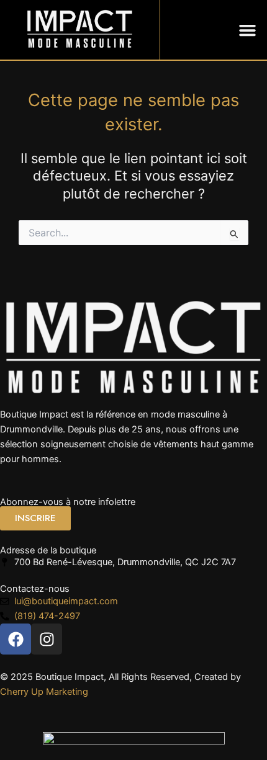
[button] (247, 29)
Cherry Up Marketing (44, 691)
